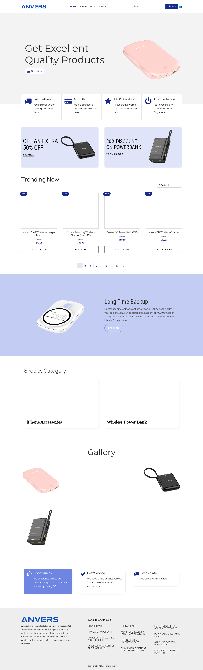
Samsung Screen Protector (164, 643)
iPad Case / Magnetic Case (167, 635)
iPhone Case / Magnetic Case (130, 641)
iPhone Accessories (44, 422)
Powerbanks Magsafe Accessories (101, 639)
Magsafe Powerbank (100, 632)
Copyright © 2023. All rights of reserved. (103, 666)
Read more (80, 249)
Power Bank (95, 626)
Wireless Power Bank (127, 422)
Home (73, 6)
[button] (34, 71)
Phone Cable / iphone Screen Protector (134, 649)
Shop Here (114, 327)
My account (98, 6)
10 (106, 265)
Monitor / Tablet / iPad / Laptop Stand (133, 633)
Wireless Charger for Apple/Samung (101, 647)
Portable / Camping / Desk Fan (167, 651)
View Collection (114, 153)
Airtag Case (128, 626)
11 (111, 265)
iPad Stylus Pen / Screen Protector (166, 627)
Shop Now (28, 154)
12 (117, 265)
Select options (39, 249)
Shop (83, 6)
